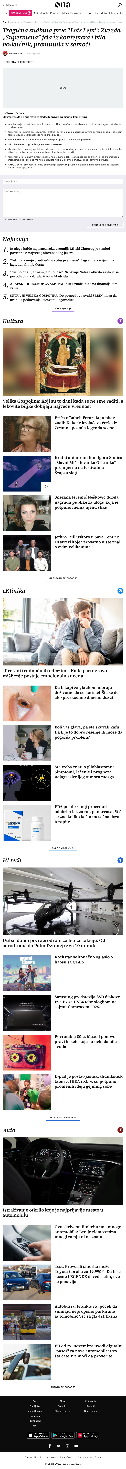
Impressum (50, 1457)
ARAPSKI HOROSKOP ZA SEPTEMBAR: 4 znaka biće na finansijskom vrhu (60, 286)
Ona (5, 22)
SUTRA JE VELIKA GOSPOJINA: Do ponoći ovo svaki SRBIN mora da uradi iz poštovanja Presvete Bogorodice (60, 297)
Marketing (38, 1457)
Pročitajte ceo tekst (18, 62)
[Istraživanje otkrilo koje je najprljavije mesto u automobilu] (63, 1171)
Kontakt (98, 1457)
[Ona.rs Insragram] (67, 1446)
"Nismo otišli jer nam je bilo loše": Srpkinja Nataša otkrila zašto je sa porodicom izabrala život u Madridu (61, 274)
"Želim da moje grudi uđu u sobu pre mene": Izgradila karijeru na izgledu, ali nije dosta (58, 262)
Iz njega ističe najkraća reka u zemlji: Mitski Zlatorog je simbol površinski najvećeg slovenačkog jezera (56, 250)
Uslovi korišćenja (65, 1457)
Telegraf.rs (11, 4)
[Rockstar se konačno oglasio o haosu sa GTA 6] (27, 973)
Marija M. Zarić (15, 53)
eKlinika (14, 591)
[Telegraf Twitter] (58, 1446)
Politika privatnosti (83, 1457)
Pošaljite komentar (105, 225)
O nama (28, 1457)
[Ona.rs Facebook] (49, 1446)
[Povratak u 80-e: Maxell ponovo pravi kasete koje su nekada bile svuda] (27, 1052)
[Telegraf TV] (76, 1446)
